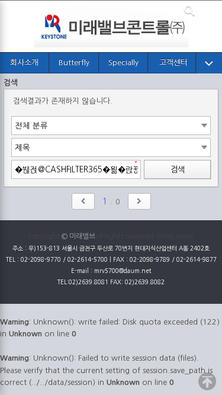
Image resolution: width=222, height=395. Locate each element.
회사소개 (24, 62)
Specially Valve (123, 66)
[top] (207, 381)
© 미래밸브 (78, 236)
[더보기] (208, 63)
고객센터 (173, 62)
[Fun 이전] (83, 201)
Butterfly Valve (74, 66)
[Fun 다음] (139, 201)
